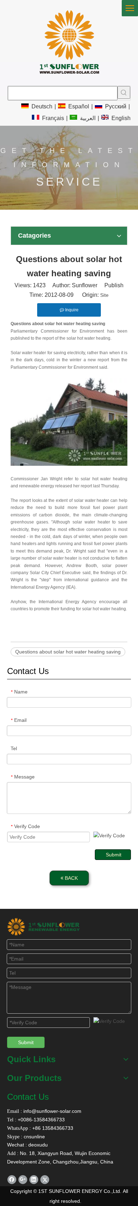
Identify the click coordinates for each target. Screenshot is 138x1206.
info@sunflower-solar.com (51, 1111)
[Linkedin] (33, 1179)
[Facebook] (11, 1179)
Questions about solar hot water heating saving (68, 652)
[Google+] (22, 1179)
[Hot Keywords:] (123, 92)
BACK (70, 878)
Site (104, 295)
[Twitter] (44, 1179)
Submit (113, 854)
